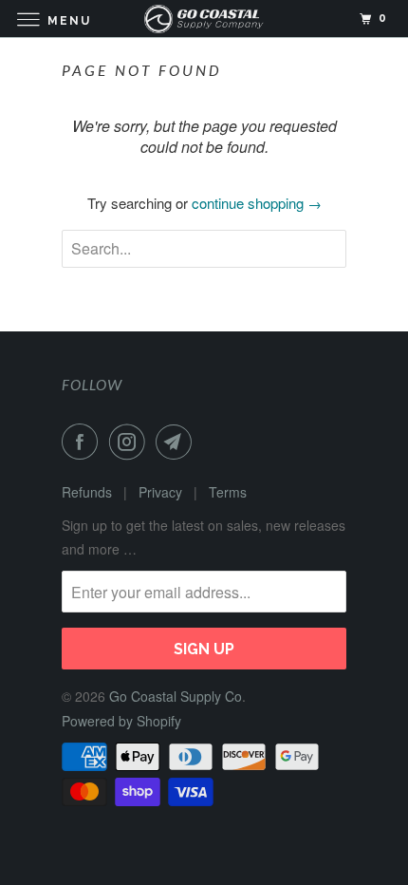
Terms (228, 491)
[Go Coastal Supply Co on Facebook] (83, 442)
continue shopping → (257, 203)
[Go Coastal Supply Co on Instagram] (131, 442)
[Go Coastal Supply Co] (204, 18)
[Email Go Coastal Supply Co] (177, 442)
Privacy (160, 491)
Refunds (87, 491)
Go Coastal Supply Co (175, 696)
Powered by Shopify (121, 720)
